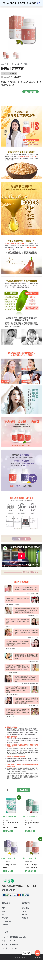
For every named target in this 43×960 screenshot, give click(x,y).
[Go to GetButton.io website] (37, 957)
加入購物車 (30, 91)
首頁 (3, 64)
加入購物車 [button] (30, 871)
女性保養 (9, 64)
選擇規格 (8, 831)
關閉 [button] (38, 3)
